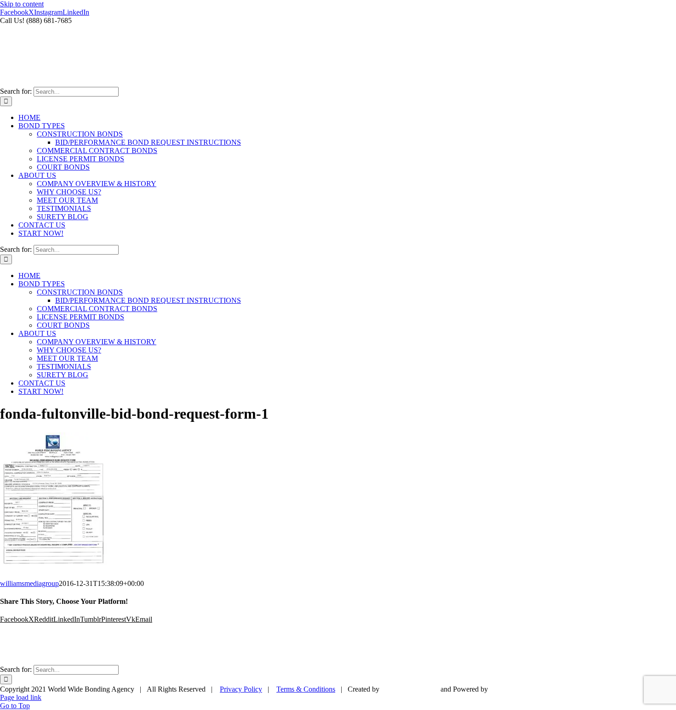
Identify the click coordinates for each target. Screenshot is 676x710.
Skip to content (22, 4)
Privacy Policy (241, 689)
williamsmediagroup (29, 583)
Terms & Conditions (305, 689)
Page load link (20, 697)
